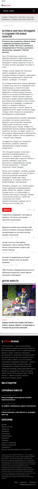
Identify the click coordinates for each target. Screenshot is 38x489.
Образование (6, 436)
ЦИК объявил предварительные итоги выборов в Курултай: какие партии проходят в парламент (18, 272)
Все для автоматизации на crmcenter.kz (16, 449)
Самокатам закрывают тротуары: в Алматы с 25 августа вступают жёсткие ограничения (17, 217)
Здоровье (5, 438)
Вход (3, 1)
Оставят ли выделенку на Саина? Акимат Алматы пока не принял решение (16, 259)
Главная (4, 17)
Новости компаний (9, 443)
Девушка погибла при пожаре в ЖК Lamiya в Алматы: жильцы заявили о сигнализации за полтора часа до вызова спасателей (18, 325)
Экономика (6, 433)
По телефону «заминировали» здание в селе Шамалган (19, 406)
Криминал (5, 431)
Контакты (23, 482)
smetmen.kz (6, 447)
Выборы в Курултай (9, 445)
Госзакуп (5, 440)
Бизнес (4, 424)
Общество (13, 17)
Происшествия (7, 427)
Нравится (7, 210)
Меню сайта (8, 11)
